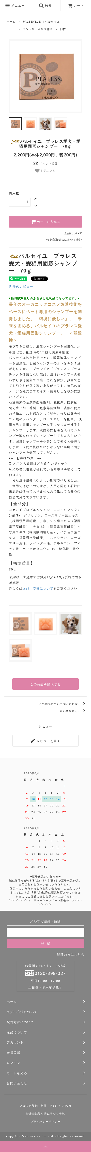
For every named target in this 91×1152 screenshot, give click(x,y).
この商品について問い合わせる (60, 704)
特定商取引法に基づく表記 (64, 239)
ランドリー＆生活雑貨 (38, 29)
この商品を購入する (45, 684)
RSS (53, 1105)
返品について (73, 233)
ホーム (11, 21)
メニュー (17, 5)
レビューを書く (48, 740)
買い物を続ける (71, 711)
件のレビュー (21, 286)
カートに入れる (48, 222)
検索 (48, 5)
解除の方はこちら (70, 954)
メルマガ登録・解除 (33, 1105)
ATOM (67, 1105)
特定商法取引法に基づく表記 (45, 1113)
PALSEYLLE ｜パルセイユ (41, 21)
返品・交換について (38, 588)
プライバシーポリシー (46, 1121)
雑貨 (63, 29)
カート (79, 5)
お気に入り (48, 170)
